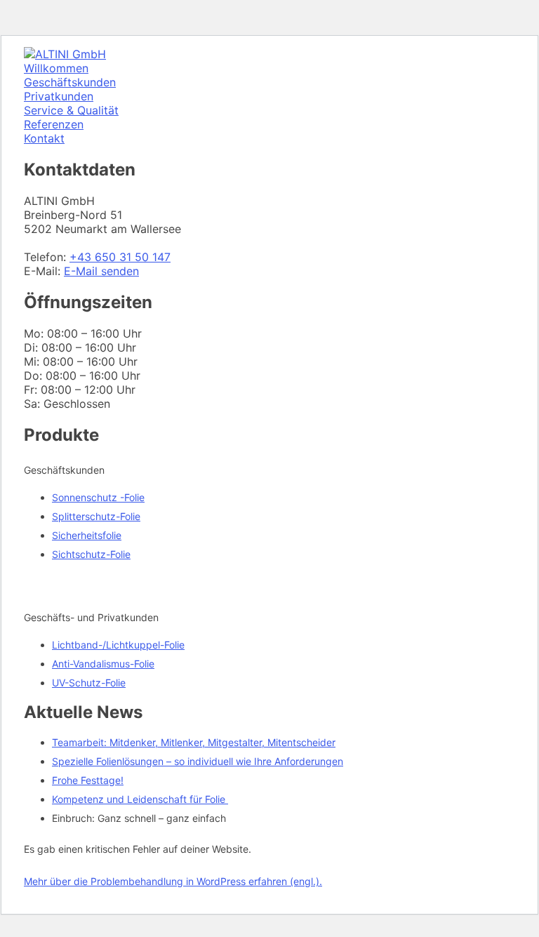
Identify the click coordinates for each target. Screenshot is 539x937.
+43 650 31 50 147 (120, 257)
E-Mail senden (101, 271)
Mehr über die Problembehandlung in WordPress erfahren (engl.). (173, 881)
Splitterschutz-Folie (96, 516)
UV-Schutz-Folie (89, 683)
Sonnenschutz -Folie (98, 497)
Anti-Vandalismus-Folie (103, 664)
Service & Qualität (71, 110)
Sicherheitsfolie (86, 535)
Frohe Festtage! (88, 780)
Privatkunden (58, 96)
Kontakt (44, 138)
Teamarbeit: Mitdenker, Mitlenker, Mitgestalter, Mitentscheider (193, 742)
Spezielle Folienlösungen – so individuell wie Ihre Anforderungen (197, 761)
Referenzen (54, 124)
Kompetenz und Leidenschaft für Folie (140, 799)
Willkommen (56, 68)
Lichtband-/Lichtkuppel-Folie (118, 645)
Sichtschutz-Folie (91, 554)
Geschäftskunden (70, 82)
